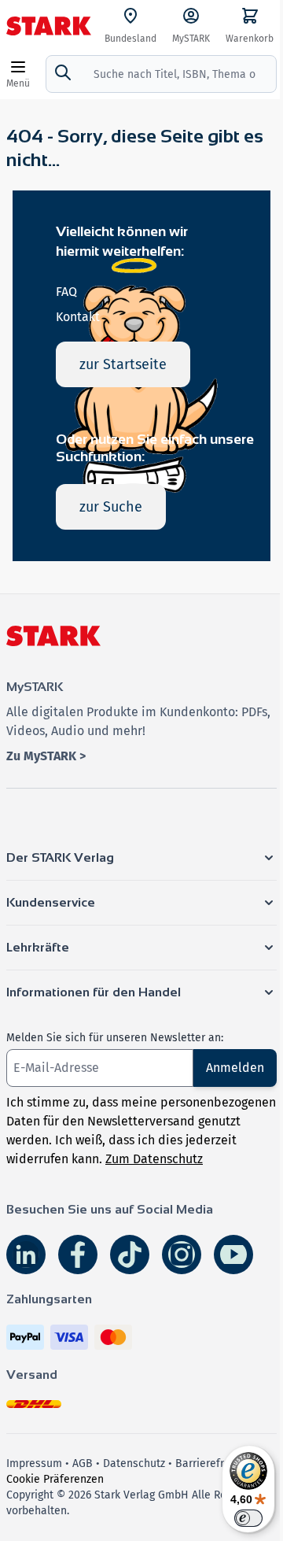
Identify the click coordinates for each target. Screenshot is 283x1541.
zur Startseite (123, 364)
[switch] (248, 1518)
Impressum (34, 1463)
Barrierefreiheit (214, 1463)
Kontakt (78, 316)
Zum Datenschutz (154, 1158)
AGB (82, 1463)
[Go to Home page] (48, 26)
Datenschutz (134, 1463)
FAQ (66, 291)
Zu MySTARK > (46, 755)
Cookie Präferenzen (55, 1479)
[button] (141, 858)
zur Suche (110, 507)
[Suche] (62, 72)
